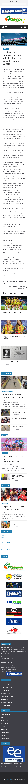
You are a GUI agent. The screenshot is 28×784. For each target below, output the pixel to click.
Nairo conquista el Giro (6, 549)
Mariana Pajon (4, 537)
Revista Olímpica (5, 732)
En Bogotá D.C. (4, 720)
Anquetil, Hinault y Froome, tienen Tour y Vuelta (13, 507)
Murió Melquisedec (6, 693)
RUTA (12, 391)
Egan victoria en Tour (6, 540)
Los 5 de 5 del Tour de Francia (17, 523)
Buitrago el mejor (5, 684)
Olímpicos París (5, 690)
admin (12, 67)
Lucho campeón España (7, 544)
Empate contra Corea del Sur (12, 312)
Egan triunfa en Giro (6, 542)
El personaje (4, 729)
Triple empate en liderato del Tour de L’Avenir (19, 419)
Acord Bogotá (4, 699)
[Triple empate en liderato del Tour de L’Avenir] (5, 420)
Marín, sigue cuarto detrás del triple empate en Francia (18, 411)
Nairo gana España (5, 547)
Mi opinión (5, 453)
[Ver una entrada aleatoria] (25, 27)
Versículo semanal (5, 714)
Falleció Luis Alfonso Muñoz (12, 362)
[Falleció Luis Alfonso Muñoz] (14, 347)
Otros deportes (5, 738)
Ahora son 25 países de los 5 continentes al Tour (14, 282)
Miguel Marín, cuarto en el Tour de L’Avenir (18, 427)
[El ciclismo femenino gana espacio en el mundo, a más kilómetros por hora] (14, 444)
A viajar (3, 735)
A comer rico (4, 726)
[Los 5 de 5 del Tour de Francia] (5, 524)
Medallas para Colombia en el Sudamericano (17, 287)
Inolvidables (5, 503)
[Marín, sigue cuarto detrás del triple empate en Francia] (5, 412)
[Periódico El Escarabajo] (3, 27)
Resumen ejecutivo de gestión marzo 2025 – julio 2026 (18, 476)
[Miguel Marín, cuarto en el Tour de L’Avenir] (5, 428)
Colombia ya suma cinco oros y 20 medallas (14, 337)
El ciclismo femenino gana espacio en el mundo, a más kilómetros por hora (13, 459)
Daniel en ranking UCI (6, 687)
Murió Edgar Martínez (6, 702)
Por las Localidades (6, 723)
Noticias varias (6, 48)
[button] (14, 18)
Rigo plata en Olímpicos (7, 552)
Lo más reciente (6, 391)
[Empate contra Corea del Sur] (14, 297)
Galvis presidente (5, 705)
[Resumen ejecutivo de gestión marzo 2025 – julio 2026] (5, 478)
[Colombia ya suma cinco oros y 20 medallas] (14, 321)
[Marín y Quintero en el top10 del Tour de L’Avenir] (14, 382)
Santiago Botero (5, 535)
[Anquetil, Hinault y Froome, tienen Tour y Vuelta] (14, 494)
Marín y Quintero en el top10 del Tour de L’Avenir (13, 395)
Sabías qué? (4, 717)
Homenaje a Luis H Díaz (7, 696)
